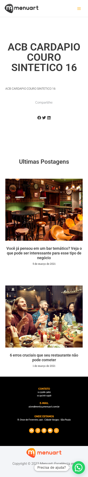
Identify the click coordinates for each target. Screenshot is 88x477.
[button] (78, 467)
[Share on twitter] (44, 117)
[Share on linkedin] (48, 117)
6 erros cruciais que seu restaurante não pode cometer (44, 357)
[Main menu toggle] (79, 8)
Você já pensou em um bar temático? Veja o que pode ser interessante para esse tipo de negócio (44, 253)
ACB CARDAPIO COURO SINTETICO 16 (30, 88)
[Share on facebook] (39, 117)
